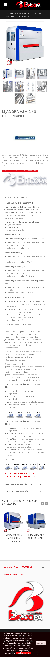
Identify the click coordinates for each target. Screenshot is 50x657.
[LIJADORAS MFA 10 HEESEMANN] (36, 521)
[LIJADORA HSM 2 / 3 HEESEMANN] (8, 73)
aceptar (40, 643)
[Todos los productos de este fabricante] (25, 137)
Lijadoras (37, 13)
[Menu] (5, 4)
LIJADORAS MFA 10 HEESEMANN (36, 536)
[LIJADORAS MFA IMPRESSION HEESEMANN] (13, 521)
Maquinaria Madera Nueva (20, 13)
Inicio (4, 13)
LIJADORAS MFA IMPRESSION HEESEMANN (14, 537)
